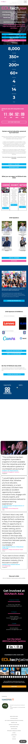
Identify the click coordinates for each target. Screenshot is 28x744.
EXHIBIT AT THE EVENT (14, 164)
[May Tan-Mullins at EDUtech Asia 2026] (23, 241)
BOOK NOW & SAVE (14, 167)
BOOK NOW (14, 260)
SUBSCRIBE (14, 686)
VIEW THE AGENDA (14, 37)
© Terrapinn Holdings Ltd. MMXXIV (14, 730)
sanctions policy (14, 728)
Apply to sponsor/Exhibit (14, 353)
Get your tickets (22, 206)
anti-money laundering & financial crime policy (14, 720)
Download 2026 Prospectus (14, 350)
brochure (14, 738)
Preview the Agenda (5, 208)
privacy (14, 732)
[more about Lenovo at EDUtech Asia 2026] (9, 323)
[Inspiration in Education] (3, 1)
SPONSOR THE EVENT (14, 34)
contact (14, 736)
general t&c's (14, 734)
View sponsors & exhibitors (14, 204)
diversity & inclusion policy (14, 724)
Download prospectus (14, 300)
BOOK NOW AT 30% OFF (14, 40)
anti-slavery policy (14, 718)
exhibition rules (14, 722)
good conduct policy (14, 716)
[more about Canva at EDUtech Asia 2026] (9, 338)
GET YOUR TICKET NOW (14, 122)
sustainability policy (14, 726)
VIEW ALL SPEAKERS (14, 257)
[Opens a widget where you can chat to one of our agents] (23, 741)
